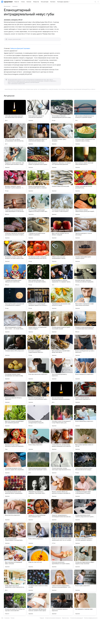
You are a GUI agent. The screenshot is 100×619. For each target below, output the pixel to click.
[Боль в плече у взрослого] (38, 534)
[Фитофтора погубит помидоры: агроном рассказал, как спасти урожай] (38, 252)
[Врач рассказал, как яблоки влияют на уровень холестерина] (38, 158)
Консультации (7, 6)
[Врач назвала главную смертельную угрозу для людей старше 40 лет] (85, 205)
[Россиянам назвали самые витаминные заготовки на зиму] (15, 369)
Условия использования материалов (53, 617)
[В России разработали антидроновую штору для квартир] (38, 416)
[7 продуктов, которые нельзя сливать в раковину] (38, 228)
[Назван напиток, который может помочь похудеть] (38, 322)
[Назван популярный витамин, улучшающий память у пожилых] (38, 181)
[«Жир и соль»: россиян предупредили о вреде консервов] (62, 252)
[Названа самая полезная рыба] (62, 181)
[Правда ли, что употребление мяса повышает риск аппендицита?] (38, 510)
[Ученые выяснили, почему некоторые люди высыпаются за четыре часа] (62, 463)
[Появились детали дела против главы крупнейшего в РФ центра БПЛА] (15, 205)
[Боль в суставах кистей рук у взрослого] (15, 393)
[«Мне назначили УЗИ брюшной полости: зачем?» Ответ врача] (38, 604)
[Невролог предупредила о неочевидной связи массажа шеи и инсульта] (62, 510)
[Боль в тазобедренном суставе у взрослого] (85, 346)
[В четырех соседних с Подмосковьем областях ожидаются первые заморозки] (38, 346)
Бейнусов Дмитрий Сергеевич (20, 48)
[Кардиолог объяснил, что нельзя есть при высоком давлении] (62, 158)
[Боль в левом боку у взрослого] (85, 416)
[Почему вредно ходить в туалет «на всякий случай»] (62, 322)
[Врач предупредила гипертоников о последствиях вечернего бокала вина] (15, 534)
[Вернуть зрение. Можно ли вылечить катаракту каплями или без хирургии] (62, 487)
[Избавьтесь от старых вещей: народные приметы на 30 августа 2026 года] (38, 299)
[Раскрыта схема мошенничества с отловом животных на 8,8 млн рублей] (85, 322)
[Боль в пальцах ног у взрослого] (85, 369)
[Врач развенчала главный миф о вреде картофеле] (62, 346)
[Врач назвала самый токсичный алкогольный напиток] (85, 158)
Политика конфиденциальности (90, 617)
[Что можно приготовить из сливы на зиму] (38, 581)
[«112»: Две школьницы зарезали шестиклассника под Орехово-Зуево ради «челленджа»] (15, 111)
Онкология (14, 6)
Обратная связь (65, 617)
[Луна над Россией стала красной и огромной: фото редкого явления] (15, 299)
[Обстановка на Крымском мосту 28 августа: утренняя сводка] (85, 111)
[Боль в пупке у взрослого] (85, 581)
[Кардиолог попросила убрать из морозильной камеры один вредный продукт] (38, 134)
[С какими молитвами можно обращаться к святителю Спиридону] (15, 275)
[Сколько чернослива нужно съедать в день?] (85, 252)
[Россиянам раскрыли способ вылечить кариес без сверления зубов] (15, 463)
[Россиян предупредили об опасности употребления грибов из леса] (38, 393)
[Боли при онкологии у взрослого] (38, 369)
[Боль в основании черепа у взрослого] (62, 604)
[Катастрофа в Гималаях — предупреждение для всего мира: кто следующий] (62, 111)
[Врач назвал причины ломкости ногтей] (85, 440)
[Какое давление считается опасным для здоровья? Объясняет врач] (38, 111)
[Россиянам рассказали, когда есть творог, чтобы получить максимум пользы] (62, 205)
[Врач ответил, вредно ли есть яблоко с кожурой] (62, 228)
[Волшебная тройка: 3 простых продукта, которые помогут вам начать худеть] (15, 252)
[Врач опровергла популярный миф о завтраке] (15, 557)
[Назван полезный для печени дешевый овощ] (85, 181)
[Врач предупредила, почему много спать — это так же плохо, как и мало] (15, 322)
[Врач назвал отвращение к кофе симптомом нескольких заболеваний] (85, 299)
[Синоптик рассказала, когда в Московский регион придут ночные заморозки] (85, 463)
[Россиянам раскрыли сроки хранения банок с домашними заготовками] (15, 487)
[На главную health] (8, 2)
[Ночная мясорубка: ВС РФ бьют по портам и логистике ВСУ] (15, 604)
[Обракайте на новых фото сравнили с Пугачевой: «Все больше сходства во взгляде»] (38, 487)
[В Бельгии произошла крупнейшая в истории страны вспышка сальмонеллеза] (62, 557)
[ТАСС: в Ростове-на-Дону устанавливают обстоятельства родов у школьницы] (15, 134)
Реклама (12, 617)
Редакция (42, 617)
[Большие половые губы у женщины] (62, 134)
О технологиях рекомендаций (76, 617)
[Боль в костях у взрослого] (15, 510)
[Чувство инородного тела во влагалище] (85, 228)
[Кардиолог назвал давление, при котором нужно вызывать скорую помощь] (15, 158)
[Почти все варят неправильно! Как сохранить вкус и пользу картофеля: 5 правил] (85, 134)
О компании (6, 617)
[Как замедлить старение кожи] (85, 604)
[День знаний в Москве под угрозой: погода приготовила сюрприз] (38, 275)
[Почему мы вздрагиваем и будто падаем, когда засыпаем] (85, 557)
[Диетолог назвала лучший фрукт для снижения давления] (15, 416)
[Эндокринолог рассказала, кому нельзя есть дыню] (62, 299)
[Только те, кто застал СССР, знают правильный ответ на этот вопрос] (62, 534)
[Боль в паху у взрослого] (38, 440)
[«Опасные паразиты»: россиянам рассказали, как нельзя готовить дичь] (15, 228)
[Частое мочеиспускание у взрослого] (62, 369)
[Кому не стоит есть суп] (38, 557)
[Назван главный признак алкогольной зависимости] (85, 393)
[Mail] (2, 2)
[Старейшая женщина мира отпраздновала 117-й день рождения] (85, 487)
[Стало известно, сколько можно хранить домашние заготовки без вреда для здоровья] (62, 440)
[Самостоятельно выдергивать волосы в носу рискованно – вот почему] (62, 581)
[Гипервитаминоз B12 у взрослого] (15, 346)
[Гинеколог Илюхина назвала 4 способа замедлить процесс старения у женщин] (85, 534)
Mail (2, 617)
